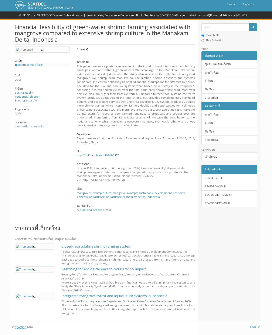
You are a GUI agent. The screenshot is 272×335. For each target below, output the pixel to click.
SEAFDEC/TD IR (214, 178)
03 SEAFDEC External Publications (58, 15)
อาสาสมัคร (211, 98)
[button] (231, 4)
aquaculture (97, 197)
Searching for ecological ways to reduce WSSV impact (103, 269)
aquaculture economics (121, 197)
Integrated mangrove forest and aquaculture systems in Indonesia (114, 296)
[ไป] (253, 27)
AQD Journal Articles (219, 15)
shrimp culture (102, 193)
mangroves (84, 193)
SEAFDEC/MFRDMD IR (218, 195)
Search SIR (213, 35)
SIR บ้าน (27, 15)
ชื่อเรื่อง (209, 89)
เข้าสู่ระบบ (211, 156)
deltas (141, 197)
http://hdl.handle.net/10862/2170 (98, 155)
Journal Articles (192, 15)
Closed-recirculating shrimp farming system (96, 246)
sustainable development (155, 193)
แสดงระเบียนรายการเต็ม (29, 126)
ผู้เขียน (209, 81)
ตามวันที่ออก (212, 72)
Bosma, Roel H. (24, 92)
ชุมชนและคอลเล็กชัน (218, 64)
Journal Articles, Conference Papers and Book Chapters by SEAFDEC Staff (131, 15)
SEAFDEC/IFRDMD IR (217, 203)
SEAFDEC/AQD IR (215, 186)
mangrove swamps (125, 193)
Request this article (30, 65)
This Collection (215, 40)
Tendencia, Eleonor (27, 96)
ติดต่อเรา (255, 327)
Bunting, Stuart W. (26, 100)
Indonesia (153, 197)
